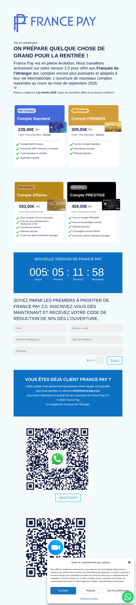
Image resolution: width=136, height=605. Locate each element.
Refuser (90, 590)
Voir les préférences (118, 590)
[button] (129, 562)
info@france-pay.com (86, 390)
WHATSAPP (68, 498)
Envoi (115, 360)
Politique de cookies (89, 598)
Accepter (63, 590)
